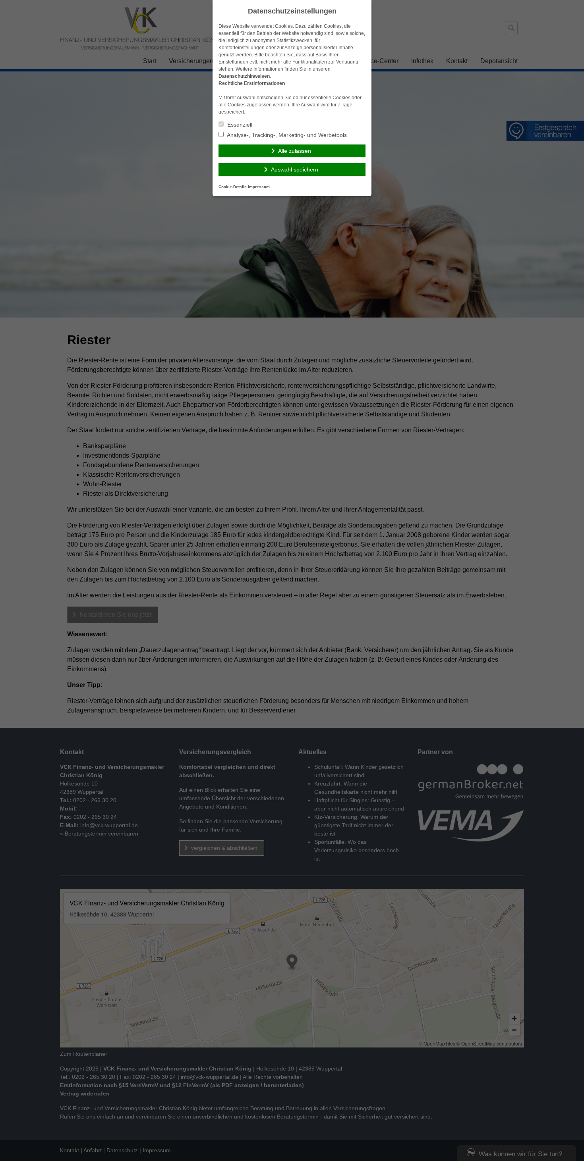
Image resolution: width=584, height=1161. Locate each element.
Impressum (259, 187)
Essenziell (239, 124)
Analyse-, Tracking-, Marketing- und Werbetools (286, 135)
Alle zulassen (294, 151)
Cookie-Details (233, 187)
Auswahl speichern (294, 169)
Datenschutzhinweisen (244, 76)
